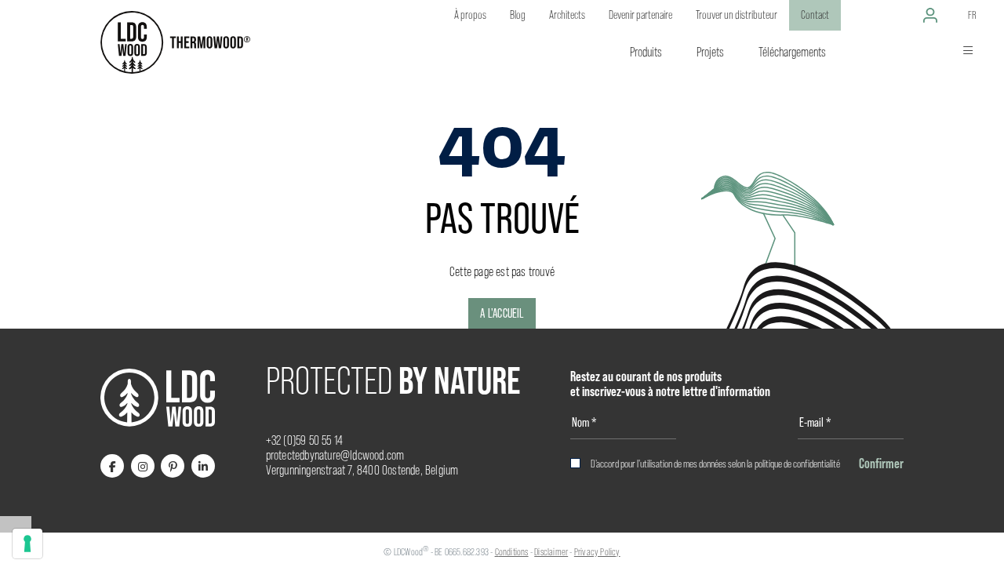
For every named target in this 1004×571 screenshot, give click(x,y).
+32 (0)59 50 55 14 (305, 440)
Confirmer (881, 463)
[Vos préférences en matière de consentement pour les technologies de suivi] (27, 543)
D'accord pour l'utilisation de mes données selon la (715, 463)
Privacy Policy (597, 552)
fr (972, 15)
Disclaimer (551, 552)
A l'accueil (501, 313)
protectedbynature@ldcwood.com (335, 455)
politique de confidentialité (797, 463)
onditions (514, 552)
